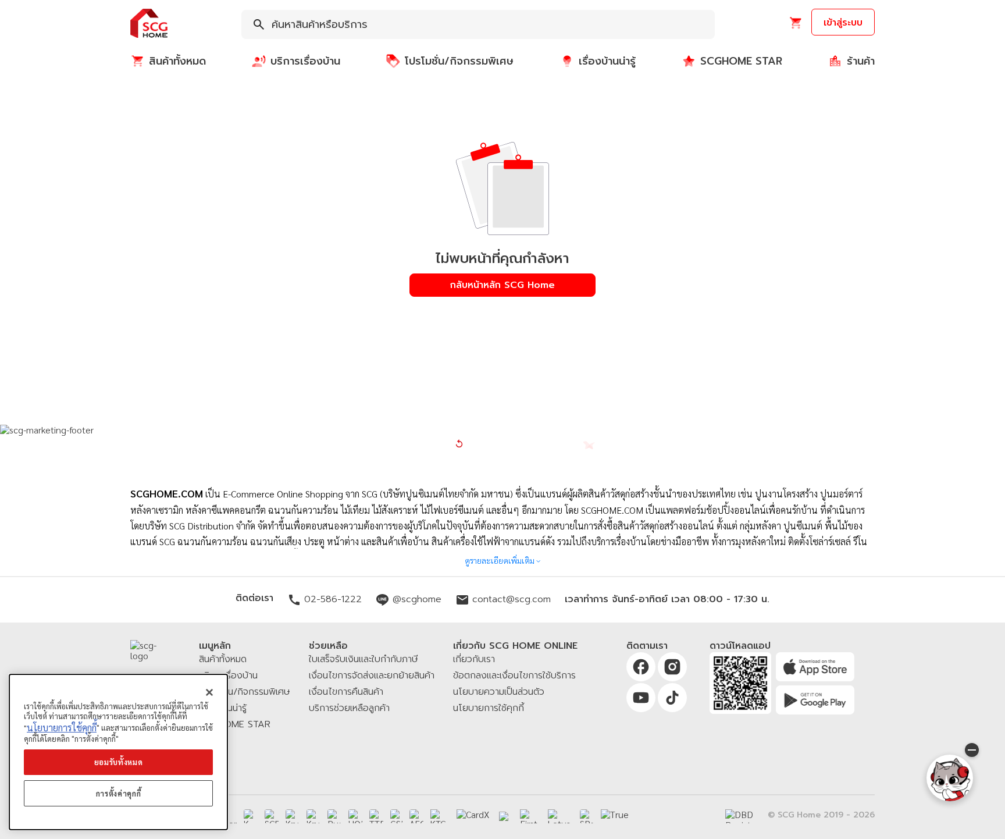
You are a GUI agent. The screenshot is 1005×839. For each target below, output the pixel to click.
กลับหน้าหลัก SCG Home (502, 285)
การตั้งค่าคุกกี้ (118, 793)
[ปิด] (209, 692)
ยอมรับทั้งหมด (118, 762)
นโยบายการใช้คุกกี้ (62, 727)
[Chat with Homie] (950, 778)
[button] (149, 24)
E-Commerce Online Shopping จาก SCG (300, 494)
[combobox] (478, 24)
